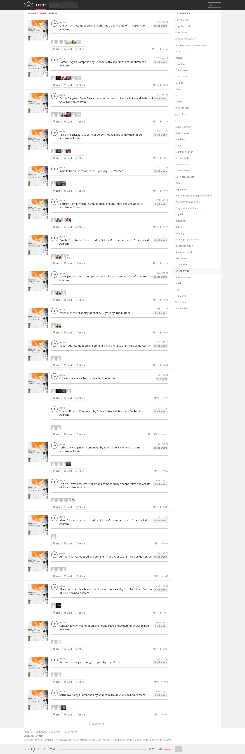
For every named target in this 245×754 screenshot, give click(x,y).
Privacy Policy (69, 731)
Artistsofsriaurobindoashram (191, 45)
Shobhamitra (182, 270)
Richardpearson (184, 245)
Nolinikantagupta (184, 176)
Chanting (180, 64)
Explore (41, 5)
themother (161, 378)
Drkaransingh (182, 76)
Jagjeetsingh (182, 107)
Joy (177, 120)
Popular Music (183, 26)
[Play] (32, 749)
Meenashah (182, 158)
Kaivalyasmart (183, 126)
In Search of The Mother (159, 739)
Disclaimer (54, 731)
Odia (178, 183)
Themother (181, 295)
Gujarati (179, 89)
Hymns (179, 101)
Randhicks (181, 220)
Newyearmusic (183, 170)
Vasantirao (181, 302)
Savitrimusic (182, 258)
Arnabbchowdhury (185, 38)
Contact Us (41, 731)
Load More (97, 723)
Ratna (178, 227)
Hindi (178, 95)
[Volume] (168, 749)
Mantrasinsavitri (184, 151)
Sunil (178, 283)
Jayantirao (181, 114)
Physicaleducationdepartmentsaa (193, 195)
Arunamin (180, 51)
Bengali (179, 57)
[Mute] (160, 749)
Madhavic (180, 139)
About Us (29, 731)
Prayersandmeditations (188, 208)
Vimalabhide (182, 308)
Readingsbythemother (187, 239)
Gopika (179, 82)
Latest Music (182, 19)
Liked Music (181, 32)
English (39, 735)
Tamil (178, 289)
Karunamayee (183, 133)
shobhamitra (160, 25)
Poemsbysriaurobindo (187, 201)
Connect (214, 5)
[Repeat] (43, 749)
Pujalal (179, 214)
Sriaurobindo (182, 277)
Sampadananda (184, 252)
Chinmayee (181, 70)
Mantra (179, 145)
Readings (180, 233)
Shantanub (181, 264)
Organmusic (182, 189)
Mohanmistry (182, 164)
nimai (62, 22)
